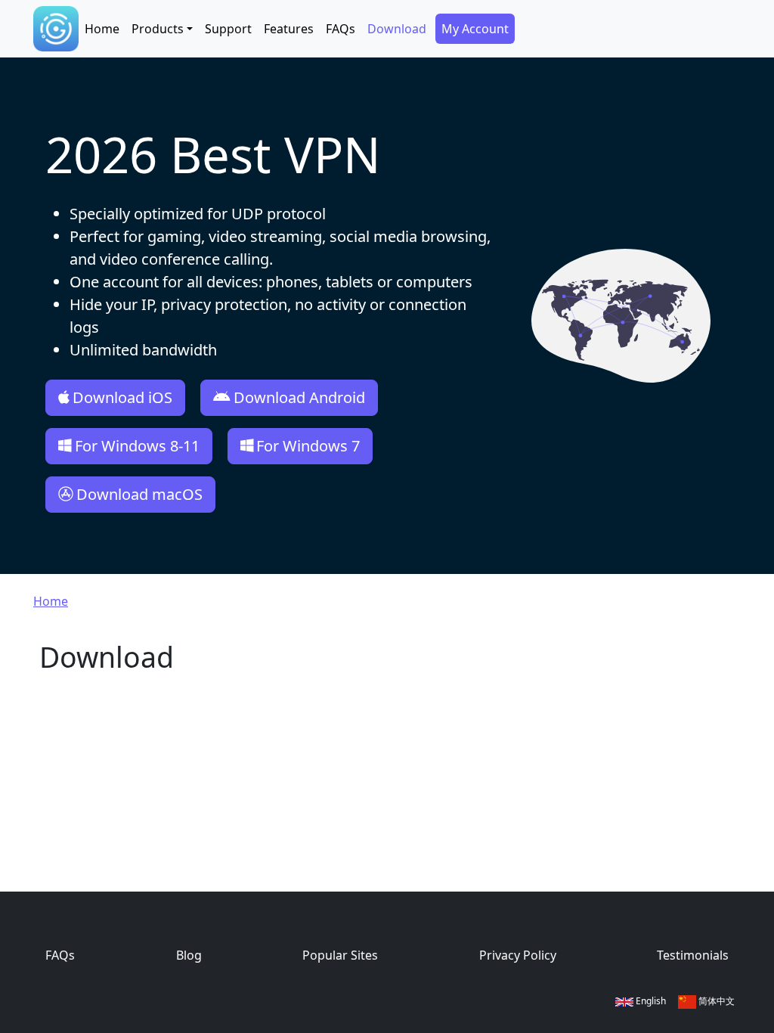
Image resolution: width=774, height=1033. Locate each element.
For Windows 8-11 (137, 446)
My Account (475, 28)
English (649, 1000)
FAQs (340, 28)
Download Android (299, 397)
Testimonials (693, 955)
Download (396, 28)
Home (102, 28)
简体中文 (715, 1000)
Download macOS (139, 494)
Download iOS (122, 397)
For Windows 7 (308, 446)
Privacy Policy (517, 955)
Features (289, 28)
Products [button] (158, 28)
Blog (189, 955)
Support (228, 28)
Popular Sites (340, 955)
